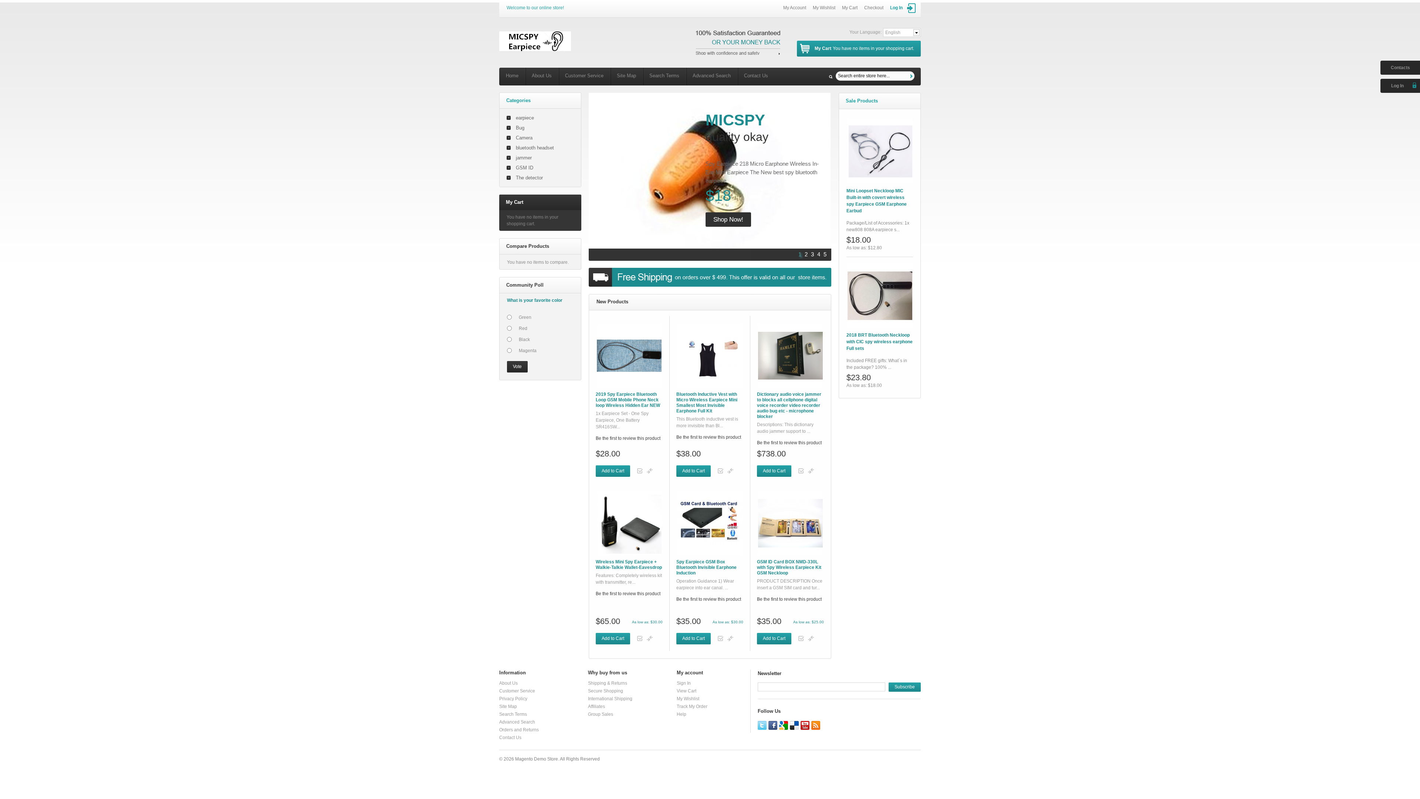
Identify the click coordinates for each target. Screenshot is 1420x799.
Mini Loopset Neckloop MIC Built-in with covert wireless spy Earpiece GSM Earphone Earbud (876, 200)
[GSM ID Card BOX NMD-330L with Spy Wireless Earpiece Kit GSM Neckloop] (790, 523)
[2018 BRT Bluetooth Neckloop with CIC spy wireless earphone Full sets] (880, 295)
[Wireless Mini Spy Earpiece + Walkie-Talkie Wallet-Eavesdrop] (629, 523)
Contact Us (756, 75)
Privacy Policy (513, 698)
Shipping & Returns (607, 683)
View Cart (686, 691)
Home (512, 75)
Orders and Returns (519, 729)
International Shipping (610, 698)
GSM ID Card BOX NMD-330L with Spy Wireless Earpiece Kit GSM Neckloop (789, 567)
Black (524, 339)
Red (523, 328)
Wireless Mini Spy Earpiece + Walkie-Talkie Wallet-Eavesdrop (629, 564)
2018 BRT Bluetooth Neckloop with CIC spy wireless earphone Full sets (879, 342)
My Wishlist (824, 7)
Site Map (626, 75)
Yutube (805, 725)
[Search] (912, 76)
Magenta (528, 350)
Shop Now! (728, 219)
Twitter (762, 725)
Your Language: (865, 32)
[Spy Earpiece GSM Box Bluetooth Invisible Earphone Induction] (709, 523)
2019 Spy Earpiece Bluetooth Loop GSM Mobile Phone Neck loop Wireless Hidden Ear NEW (628, 400)
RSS (815, 725)
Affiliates (596, 706)
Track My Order (692, 706)
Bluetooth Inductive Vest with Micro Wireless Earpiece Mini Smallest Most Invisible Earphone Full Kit (706, 403)
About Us (542, 75)
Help (681, 714)
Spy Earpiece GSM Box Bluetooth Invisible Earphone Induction (706, 567)
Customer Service (584, 75)
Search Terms (664, 75)
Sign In (684, 683)
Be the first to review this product (628, 438)
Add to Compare (650, 470)
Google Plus (783, 725)
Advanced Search (712, 75)
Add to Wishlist (640, 470)
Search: (830, 76)
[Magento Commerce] (535, 41)
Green (525, 317)
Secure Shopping (605, 691)
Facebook (772, 725)
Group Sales (600, 714)
